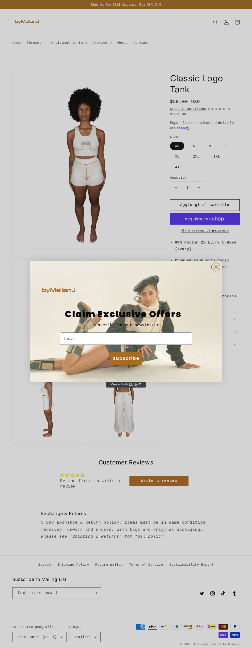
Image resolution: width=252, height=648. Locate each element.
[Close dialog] (215, 267)
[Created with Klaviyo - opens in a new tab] (126, 385)
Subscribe (126, 358)
